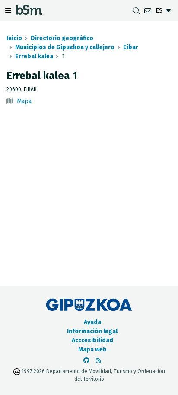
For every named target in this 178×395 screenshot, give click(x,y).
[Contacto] (147, 10)
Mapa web (92, 349)
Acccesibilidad (92, 340)
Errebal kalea (34, 56)
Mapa (24, 101)
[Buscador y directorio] (136, 10)
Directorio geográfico (62, 38)
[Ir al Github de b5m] (86, 360)
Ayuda (92, 322)
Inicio (14, 38)
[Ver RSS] (98, 360)
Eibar (130, 47)
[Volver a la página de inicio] (29, 12)
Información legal (92, 331)
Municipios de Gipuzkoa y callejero (64, 47)
